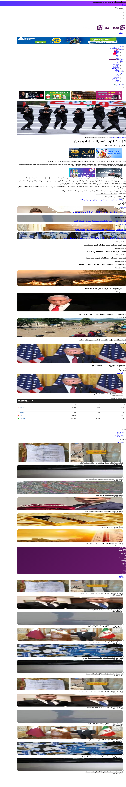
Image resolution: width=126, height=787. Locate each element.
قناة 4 (117, 56)
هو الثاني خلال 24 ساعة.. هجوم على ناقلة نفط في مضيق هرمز (100, 221)
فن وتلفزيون (115, 78)
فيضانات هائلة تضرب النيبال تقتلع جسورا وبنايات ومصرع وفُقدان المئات (102, 340)
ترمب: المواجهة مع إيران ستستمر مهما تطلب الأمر (109, 365)
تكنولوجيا (116, 77)
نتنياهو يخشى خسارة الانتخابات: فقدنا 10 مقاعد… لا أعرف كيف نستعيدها (102, 314)
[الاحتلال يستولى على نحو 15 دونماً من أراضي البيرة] (70, 493)
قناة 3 (117, 55)
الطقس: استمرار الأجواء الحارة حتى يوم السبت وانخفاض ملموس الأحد (103, 543)
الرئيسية (120, 46)
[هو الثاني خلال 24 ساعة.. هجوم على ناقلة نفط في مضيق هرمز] (70, 624)
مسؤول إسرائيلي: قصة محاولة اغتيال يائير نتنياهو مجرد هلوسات (99, 212)
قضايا (117, 80)
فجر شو (116, 59)
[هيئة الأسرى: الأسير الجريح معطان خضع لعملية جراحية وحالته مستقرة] (70, 509)
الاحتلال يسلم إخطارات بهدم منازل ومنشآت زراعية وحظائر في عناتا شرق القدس (101, 463)
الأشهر (120, 576)
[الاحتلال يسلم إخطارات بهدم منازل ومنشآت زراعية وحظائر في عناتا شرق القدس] (70, 592)
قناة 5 (117, 58)
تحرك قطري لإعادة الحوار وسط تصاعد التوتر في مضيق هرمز (100, 229)
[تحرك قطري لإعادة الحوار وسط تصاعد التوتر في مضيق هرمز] (70, 640)
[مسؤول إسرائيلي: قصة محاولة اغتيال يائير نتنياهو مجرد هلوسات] (70, 608)
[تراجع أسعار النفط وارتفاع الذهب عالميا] (70, 526)
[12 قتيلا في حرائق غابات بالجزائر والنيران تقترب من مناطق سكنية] (71, 285)
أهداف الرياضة (119, 71)
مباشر (119, 49)
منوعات (117, 81)
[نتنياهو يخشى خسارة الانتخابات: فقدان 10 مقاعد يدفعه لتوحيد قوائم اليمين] (70, 656)
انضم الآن (123, 5)
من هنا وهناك (119, 73)
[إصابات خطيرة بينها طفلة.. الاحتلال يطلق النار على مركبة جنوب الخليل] (70, 477)
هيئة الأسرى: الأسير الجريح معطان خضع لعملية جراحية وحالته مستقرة (103, 511)
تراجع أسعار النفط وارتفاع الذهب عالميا (112, 527)
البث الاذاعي (118, 84)
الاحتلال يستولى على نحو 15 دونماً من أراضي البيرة (109, 495)
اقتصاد (117, 75)
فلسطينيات (115, 68)
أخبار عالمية (116, 67)
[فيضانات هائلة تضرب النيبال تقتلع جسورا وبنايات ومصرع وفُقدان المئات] (71, 336)
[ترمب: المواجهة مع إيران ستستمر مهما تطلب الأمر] (71, 362)
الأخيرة (121, 577)
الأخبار (121, 61)
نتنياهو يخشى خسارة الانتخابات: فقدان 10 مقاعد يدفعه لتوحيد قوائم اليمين (94, 238)
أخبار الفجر (116, 65)
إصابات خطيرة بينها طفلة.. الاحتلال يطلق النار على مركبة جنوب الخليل (104, 479)
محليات (117, 70)
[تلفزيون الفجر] (103, 30)
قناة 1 (116, 51)
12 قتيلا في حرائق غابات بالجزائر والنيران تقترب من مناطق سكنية (105, 288)
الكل (118, 62)
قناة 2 (116, 54)
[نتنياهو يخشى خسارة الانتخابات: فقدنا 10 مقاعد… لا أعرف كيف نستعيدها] (71, 311)
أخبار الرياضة (116, 64)
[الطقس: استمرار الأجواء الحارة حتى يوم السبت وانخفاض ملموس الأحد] (70, 542)
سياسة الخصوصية (114, 48)
